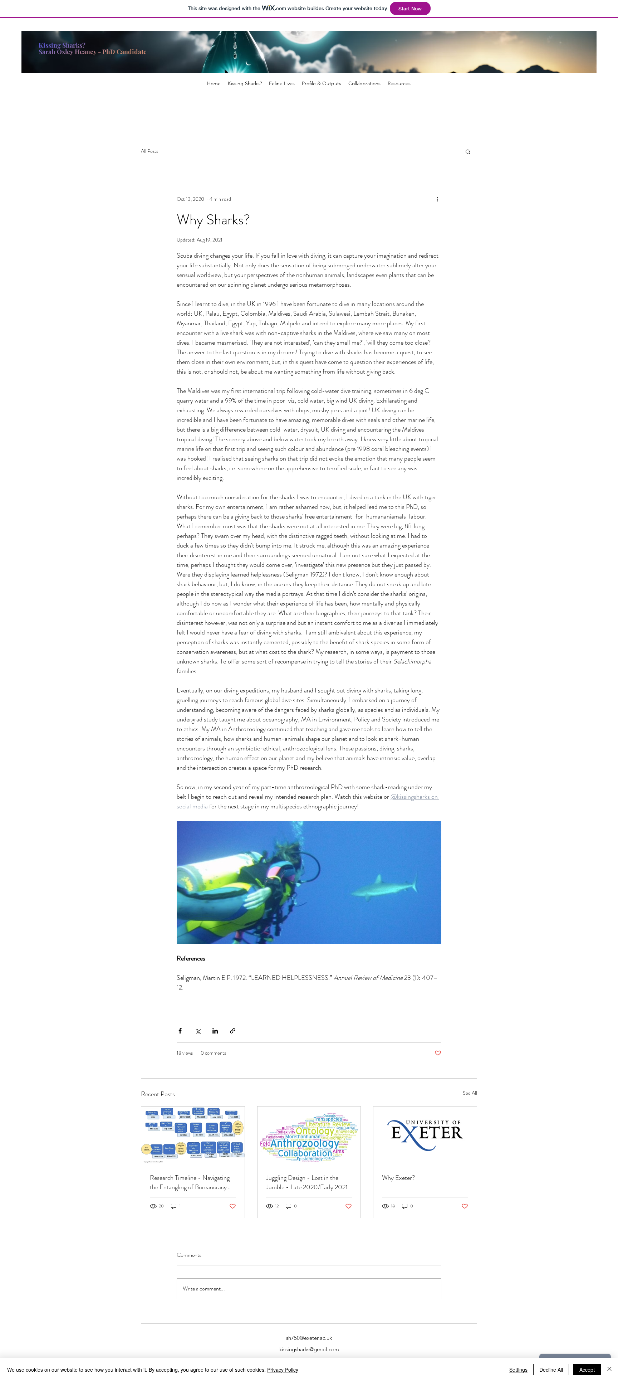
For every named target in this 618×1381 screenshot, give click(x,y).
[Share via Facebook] (180, 1030)
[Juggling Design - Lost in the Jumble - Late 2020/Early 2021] (309, 1135)
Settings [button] (518, 1369)
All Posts (149, 151)
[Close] (609, 1369)
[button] (468, 151)
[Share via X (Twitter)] (197, 1030)
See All (470, 1092)
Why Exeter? (398, 1177)
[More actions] (437, 199)
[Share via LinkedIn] (215, 1030)
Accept (587, 1369)
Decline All (551, 1369)
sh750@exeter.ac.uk (309, 1337)
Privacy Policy (282, 1369)
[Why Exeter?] (425, 1135)
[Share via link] (232, 1030)
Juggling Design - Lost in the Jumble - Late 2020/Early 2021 (307, 1182)
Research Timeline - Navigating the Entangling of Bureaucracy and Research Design (190, 1182)
